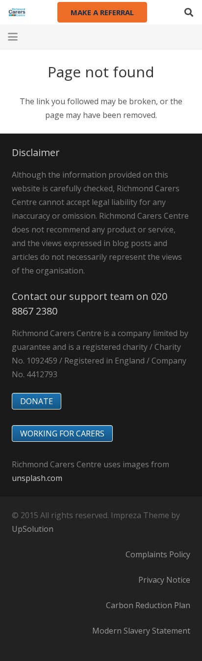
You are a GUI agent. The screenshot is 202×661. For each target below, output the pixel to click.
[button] (189, 12)
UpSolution (32, 529)
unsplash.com (37, 478)
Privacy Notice (164, 579)
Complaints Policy (158, 554)
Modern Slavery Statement (141, 630)
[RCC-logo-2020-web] (17, 12)
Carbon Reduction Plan (148, 605)
